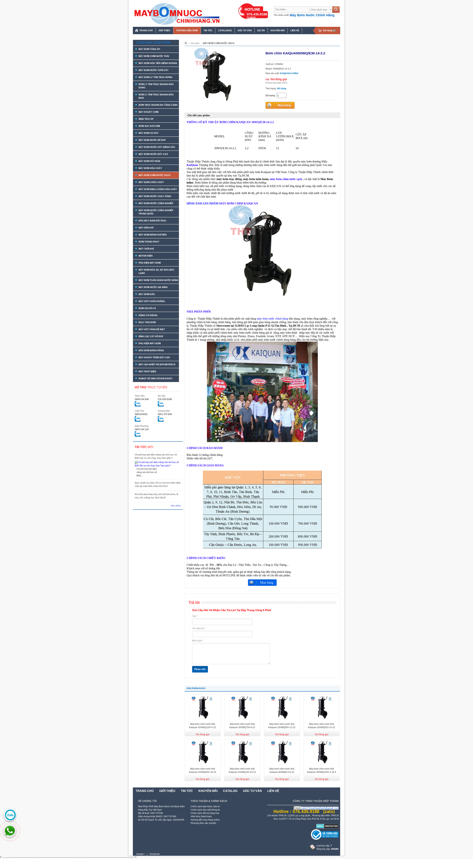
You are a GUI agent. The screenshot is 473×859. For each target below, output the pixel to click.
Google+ (140, 854)
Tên (195, 616)
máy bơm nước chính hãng (272, 318)
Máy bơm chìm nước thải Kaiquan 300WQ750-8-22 (242, 726)
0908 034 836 (142, 399)
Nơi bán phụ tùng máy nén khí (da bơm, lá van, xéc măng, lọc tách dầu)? (156, 496)
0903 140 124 (142, 429)
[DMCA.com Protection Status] (327, 827)
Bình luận (197, 640)
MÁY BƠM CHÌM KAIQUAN (238, 203)
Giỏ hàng (329, 30)
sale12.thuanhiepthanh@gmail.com (320, 808)
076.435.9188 (165, 399)
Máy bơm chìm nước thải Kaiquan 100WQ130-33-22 (242, 770)
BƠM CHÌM (228, 122)
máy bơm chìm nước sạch (286, 179)
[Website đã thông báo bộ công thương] (325, 839)
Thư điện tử (198, 628)
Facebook (155, 854)
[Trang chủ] (187, 43)
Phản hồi (200, 669)
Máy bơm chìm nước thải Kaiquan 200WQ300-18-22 (202, 770)
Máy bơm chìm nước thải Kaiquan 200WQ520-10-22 (321, 726)
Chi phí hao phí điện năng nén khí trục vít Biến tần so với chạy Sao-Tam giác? (156, 456)
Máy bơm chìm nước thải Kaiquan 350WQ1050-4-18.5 (321, 770)
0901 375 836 (165, 414)
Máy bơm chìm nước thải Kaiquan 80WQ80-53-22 (281, 770)
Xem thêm (176, 505)
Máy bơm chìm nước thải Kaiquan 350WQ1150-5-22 (202, 726)
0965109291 (141, 414)
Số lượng (270, 95)
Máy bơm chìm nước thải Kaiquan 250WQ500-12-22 (281, 726)
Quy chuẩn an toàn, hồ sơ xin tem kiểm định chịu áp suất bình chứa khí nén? (158, 484)
